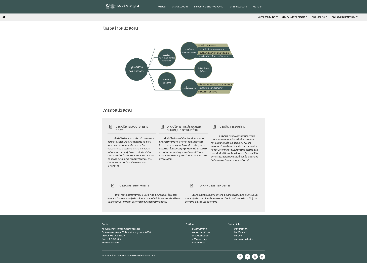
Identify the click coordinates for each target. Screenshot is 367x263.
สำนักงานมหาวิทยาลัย (294, 17)
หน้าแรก (162, 6)
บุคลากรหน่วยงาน (238, 6)
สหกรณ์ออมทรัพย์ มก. (244, 239)
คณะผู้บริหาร (319, 17)
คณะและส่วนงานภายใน (344, 17)
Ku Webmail (240, 232)
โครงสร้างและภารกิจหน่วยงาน (208, 6)
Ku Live (238, 235)
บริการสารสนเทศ (267, 17)
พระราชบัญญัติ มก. (201, 232)
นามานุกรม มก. (241, 228)
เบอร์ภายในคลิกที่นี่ (110, 242)
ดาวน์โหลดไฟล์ (198, 242)
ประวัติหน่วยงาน (180, 6)
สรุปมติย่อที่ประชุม (200, 235)
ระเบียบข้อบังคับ (199, 228)
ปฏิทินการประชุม (199, 239)
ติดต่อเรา (257, 6)
